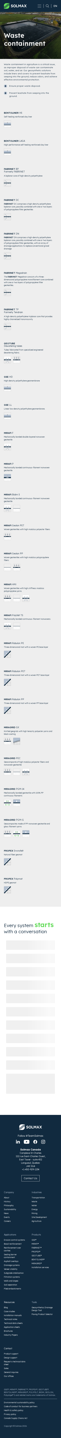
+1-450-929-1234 (30, 1169)
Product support (11, 1354)
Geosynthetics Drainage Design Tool (42, 1308)
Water (34, 1205)
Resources (9, 1302)
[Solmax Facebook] (35, 1142)
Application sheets (12, 1327)
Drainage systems (12, 1265)
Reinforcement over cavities (12, 1249)
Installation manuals (13, 1315)
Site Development (39, 1217)
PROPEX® (36, 1252)
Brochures (8, 1331)
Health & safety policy (13, 1410)
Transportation (38, 1197)
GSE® (34, 1240)
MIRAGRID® (37, 1263)
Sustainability (10, 1209)
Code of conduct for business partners (20, 1406)
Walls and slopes (11, 1281)
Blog (6, 1307)
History (7, 1201)
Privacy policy (10, 1414)
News (6, 1213)
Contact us (30, 1178)
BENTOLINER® (38, 1259)
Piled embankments (12, 1289)
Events (7, 1217)
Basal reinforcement (13, 1244)
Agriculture (36, 1221)
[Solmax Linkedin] (18, 1142)
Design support (10, 1357)
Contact (8, 1348)
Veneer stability (10, 1269)
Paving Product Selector (42, 1314)
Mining (34, 1213)
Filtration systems (12, 1277)
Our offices (9, 1376)
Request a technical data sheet (14, 1363)
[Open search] (46, 6)
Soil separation (10, 1285)
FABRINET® (37, 1248)
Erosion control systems (14, 1240)
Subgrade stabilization (14, 1273)
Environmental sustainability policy (19, 1402)
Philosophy (9, 1205)
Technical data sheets (13, 1323)
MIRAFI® (35, 1244)
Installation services (40, 1267)
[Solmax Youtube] (26, 1142)
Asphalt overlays (11, 1261)
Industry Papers (11, 1335)
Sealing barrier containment (10, 1256)
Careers (7, 1221)
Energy (35, 1209)
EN (55, 6)
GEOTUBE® (37, 1255)
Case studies (9, 1311)
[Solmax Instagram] (43, 1142)
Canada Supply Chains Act (15, 1418)
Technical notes (10, 1319)
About (6, 1197)
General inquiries (11, 1372)
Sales (6, 1368)
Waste (34, 1201)
